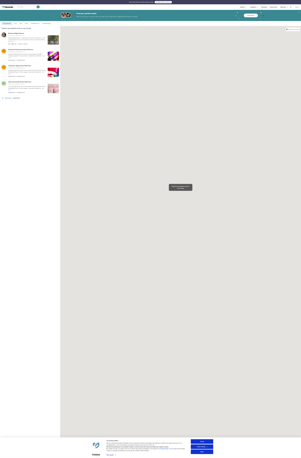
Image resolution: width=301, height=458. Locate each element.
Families (242, 7)
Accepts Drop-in (35, 23)
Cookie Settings (201, 446)
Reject (202, 451)
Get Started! (250, 15)
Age (21, 23)
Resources (283, 7)
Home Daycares (7, 23)
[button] (57, 34)
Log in (297, 7)
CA (3, 98)
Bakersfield (8, 98)
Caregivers (253, 7)
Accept (202, 441)
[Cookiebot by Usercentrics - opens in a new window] (96, 455)
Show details (110, 455)
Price (15, 23)
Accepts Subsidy (46, 23)
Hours (26, 23)
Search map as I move (293, 29)
